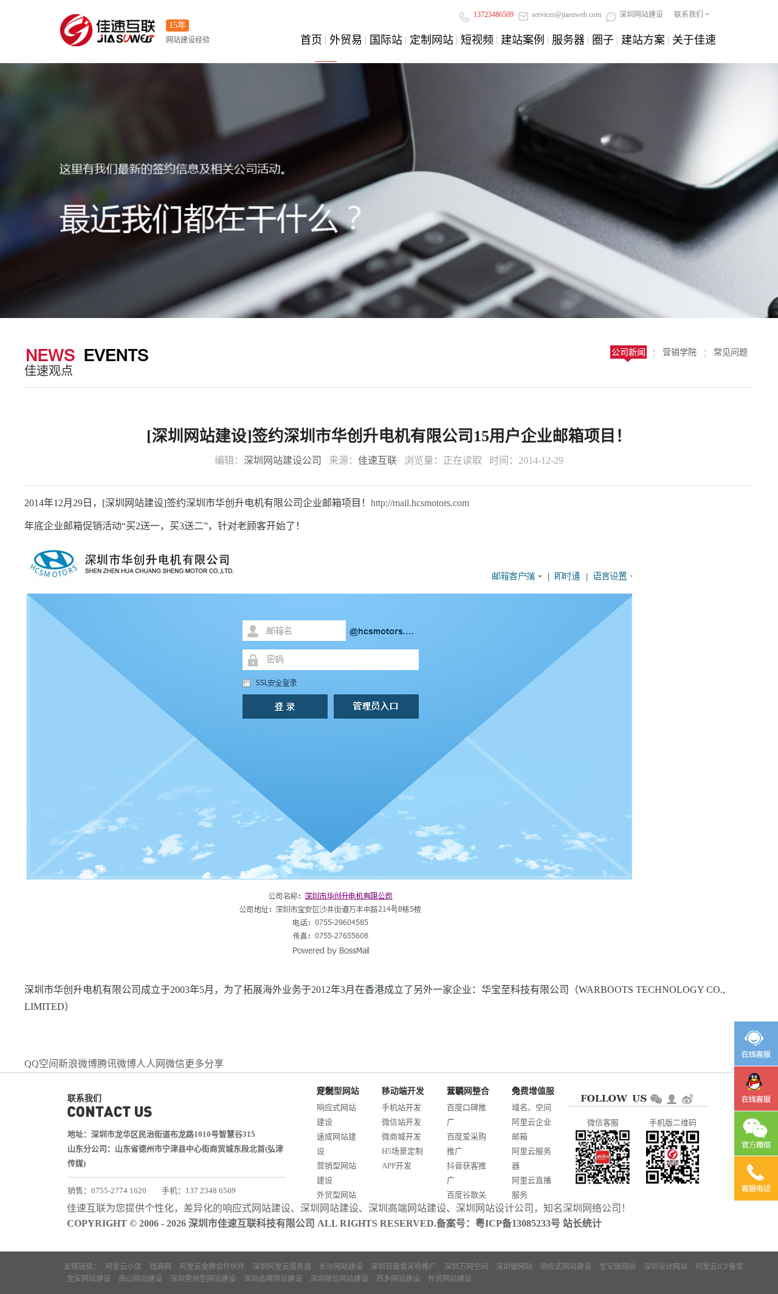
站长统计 (582, 1223)
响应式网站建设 (336, 1114)
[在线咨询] (756, 1043)
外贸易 (345, 40)
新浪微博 (77, 1064)
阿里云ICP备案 (719, 1266)
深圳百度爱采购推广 (403, 1266)
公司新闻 (628, 352)
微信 (175, 1064)
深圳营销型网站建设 (203, 1279)
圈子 (603, 40)
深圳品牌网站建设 (273, 1279)
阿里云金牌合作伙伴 (212, 1266)
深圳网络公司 (592, 1208)
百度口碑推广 (466, 1114)
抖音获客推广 (466, 1173)
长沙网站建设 (341, 1266)
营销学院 (680, 352)
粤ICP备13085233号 (517, 1223)
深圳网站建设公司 (283, 460)
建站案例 (523, 40)
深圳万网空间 (466, 1266)
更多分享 (204, 1064)
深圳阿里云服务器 (282, 1266)
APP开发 (396, 1165)
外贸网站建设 (450, 1279)
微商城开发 (401, 1136)
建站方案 (643, 40)
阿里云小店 (123, 1266)
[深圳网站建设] (107, 26)
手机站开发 (401, 1107)
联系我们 (688, 14)
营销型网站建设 (336, 1173)
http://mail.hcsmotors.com (420, 503)
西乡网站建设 (398, 1279)
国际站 (386, 40)
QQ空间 (41, 1064)
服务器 (568, 40)
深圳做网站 (514, 1266)
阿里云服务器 (531, 1158)
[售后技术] (756, 1088)
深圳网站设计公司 (495, 1208)
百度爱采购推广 (466, 1144)
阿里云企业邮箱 (531, 1129)
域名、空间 (531, 1107)
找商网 (160, 1266)
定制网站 (431, 40)
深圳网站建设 (329, 1208)
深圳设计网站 (665, 1266)
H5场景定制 (402, 1151)
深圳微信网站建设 (339, 1279)
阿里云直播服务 (531, 1187)
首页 (311, 40)
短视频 (477, 40)
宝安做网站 (617, 1266)
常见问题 (731, 352)
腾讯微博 (116, 1064)
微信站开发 (401, 1121)
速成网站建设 (336, 1144)
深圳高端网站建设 (407, 1208)
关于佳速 (694, 40)
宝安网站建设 (89, 1279)
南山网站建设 (140, 1279)
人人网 (150, 1064)
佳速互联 (377, 460)
